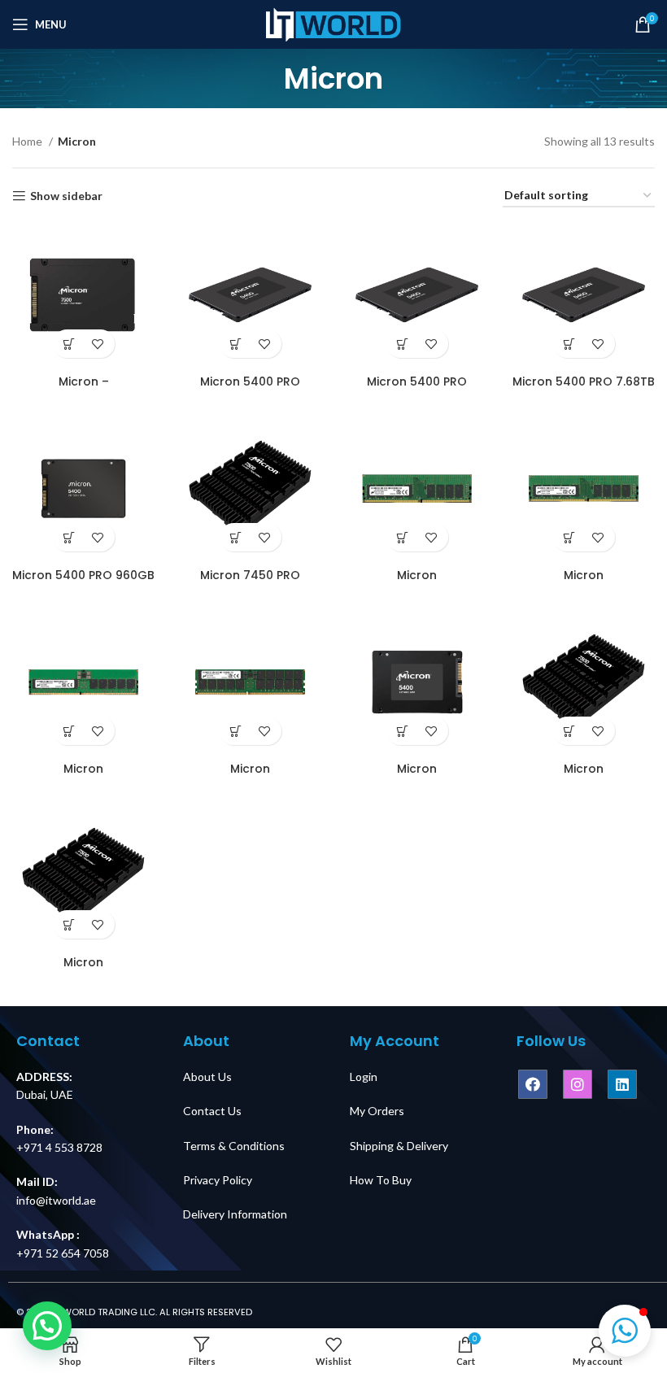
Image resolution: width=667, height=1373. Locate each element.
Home (28, 141)
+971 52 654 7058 (62, 1253)
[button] (625, 1331)
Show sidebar (66, 196)
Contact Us (212, 1111)
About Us (207, 1076)
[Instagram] (577, 1084)
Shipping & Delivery (399, 1146)
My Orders (377, 1111)
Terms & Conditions (234, 1146)
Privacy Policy (217, 1180)
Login (363, 1076)
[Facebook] (532, 1084)
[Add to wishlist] (98, 343)
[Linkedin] (622, 1084)
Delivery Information (235, 1214)
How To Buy (381, 1180)
